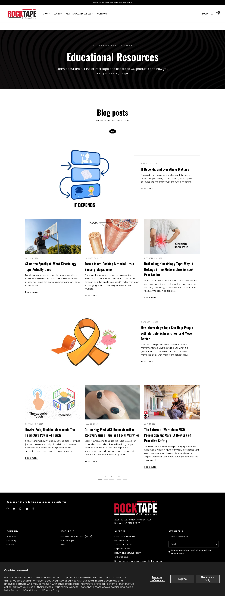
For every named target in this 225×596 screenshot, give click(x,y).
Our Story (11, 540)
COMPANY (12, 531)
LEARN (57, 13)
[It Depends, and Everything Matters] (82, 176)
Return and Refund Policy (127, 552)
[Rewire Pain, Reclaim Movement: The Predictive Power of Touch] (53, 402)
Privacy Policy (51, 590)
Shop (45, 13)
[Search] (212, 13)
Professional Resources (78, 13)
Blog (63, 544)
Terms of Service (123, 544)
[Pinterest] (35, 508)
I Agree (182, 579)
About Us (11, 536)
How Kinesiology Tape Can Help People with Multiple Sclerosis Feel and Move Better (167, 333)
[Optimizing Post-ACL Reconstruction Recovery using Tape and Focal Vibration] (112, 402)
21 (119, 477)
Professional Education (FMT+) (76, 536)
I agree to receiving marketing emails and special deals (191, 552)
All (112, 131)
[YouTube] (28, 509)
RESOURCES (67, 531)
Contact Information (125, 536)
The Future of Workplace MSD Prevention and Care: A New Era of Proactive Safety (167, 435)
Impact (10, 544)
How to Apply (67, 540)
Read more (147, 188)
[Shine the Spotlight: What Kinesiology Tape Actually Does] (53, 236)
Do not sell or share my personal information (138, 561)
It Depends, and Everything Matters (165, 169)
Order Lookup (121, 556)
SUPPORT (120, 531)
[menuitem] (46, 14)
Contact (102, 13)
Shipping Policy (122, 548)
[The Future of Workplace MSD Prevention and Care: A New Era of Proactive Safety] (172, 402)
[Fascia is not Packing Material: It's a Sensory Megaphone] (112, 236)
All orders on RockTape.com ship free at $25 (112, 2)
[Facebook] (9, 508)
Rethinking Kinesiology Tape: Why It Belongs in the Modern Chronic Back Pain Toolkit (168, 269)
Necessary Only (207, 579)
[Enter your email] (215, 544)
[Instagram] (22, 508)
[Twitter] (16, 508)
